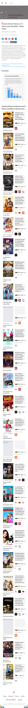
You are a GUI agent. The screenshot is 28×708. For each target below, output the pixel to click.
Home (3, 34)
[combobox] (13, 42)
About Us (20, 699)
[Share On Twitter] (9, 39)
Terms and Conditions (11, 699)
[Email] (12, 39)
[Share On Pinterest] (6, 39)
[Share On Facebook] (3, 39)
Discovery (10, 696)
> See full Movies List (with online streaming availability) (13, 66)
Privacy (17, 696)
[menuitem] (4, 697)
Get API (22, 696)
